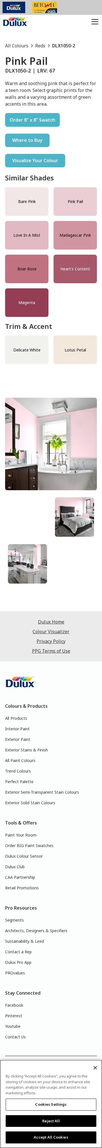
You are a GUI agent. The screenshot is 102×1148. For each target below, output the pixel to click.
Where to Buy (27, 140)
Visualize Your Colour (35, 160)
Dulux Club (15, 866)
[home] (16, 21)
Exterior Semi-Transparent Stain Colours (42, 792)
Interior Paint (17, 728)
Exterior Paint (17, 739)
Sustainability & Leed (24, 941)
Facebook (14, 1005)
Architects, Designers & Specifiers (36, 930)
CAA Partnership (20, 877)
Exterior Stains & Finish (26, 750)
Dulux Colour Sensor (24, 856)
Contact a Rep (18, 951)
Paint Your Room (21, 835)
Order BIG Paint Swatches (29, 845)
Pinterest (13, 1015)
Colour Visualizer (51, 631)
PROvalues (15, 973)
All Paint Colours (20, 760)
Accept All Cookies (51, 1137)
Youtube (12, 1026)
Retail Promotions (22, 887)
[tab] (27, 517)
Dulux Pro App (18, 962)
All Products (16, 718)
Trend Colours (18, 771)
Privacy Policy (51, 641)
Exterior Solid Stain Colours (30, 802)
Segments (14, 920)
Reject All (51, 1120)
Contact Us (15, 1037)
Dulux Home (51, 622)
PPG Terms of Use (51, 651)
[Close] (95, 1067)
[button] (93, 22)
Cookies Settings (51, 1104)
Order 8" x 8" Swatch (32, 120)
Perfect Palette (19, 781)
